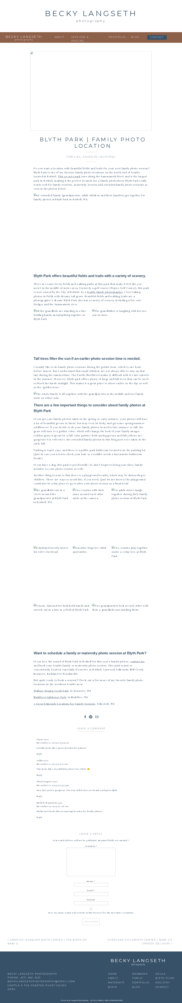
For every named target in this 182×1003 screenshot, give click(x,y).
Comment (91, 846)
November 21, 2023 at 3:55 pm (52, 785)
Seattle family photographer (105, 292)
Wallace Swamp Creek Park (51, 691)
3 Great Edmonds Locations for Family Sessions (65, 704)
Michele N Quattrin (46, 803)
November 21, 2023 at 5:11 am (52, 764)
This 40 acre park (69, 176)
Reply (39, 754)
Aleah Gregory (44, 782)
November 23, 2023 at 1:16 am (52, 806)
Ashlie (39, 760)
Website (91, 900)
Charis (39, 739)
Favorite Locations (99, 157)
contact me (137, 661)
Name (91, 881)
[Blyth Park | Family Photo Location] (91, 91)
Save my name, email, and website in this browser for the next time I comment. (91, 913)
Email (91, 890)
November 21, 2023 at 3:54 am (52, 743)
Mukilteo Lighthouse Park (50, 697)
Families (74, 157)
